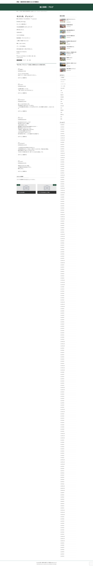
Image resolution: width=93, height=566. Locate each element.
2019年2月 (62, 256)
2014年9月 (62, 348)
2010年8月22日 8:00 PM (22, 119)
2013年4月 (62, 378)
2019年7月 (62, 245)
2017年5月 (62, 293)
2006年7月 (62, 547)
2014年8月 (62, 350)
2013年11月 (63, 367)
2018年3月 (62, 275)
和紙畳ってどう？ (69, 57)
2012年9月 (62, 391)
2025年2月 (62, 131)
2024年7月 (62, 144)
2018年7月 (62, 267)
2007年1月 (62, 534)
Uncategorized (63, 79)
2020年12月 (63, 214)
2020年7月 (62, 225)
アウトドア (24, 60)
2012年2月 (62, 405)
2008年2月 (62, 505)
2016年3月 (62, 321)
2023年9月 (62, 159)
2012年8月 (62, 394)
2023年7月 (62, 164)
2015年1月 (62, 339)
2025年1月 (62, 133)
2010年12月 (63, 433)
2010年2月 (62, 455)
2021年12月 (63, 188)
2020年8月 (62, 223)
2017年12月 (63, 280)
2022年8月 (62, 179)
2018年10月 (63, 262)
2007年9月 (62, 516)
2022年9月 (62, 177)
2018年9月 (62, 264)
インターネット (63, 83)
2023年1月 (62, 172)
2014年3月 (62, 359)
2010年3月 (62, 453)
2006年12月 (63, 536)
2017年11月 (63, 282)
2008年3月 (62, 503)
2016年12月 (63, 302)
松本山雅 (62, 105)
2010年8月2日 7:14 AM (22, 71)
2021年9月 (62, 194)
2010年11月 (63, 435)
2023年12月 (63, 153)
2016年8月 (62, 310)
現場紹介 (62, 110)
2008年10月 (63, 490)
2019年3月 (62, 253)
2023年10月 (63, 157)
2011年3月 (62, 426)
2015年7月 (62, 328)
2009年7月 (62, 470)
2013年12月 (63, 365)
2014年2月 (62, 361)
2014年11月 (63, 343)
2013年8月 (62, 372)
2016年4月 (62, 319)
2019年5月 (62, 249)
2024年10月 (63, 140)
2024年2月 (62, 148)
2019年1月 (62, 258)
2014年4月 (62, 356)
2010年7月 (62, 444)
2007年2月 (62, 532)
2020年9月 (62, 221)
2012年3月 (62, 402)
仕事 (61, 90)
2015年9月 (62, 326)
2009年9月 (62, 466)
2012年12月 (63, 387)
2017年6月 (62, 291)
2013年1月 (62, 385)
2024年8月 (62, 142)
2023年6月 (62, 166)
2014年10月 (63, 345)
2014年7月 (62, 352)
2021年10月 (63, 192)
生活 (61, 112)
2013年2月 (62, 383)
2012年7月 (62, 396)
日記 (27, 60)
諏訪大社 (62, 114)
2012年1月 (62, 407)
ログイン (28, 179)
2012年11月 (63, 389)
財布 (61, 116)
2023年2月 (62, 170)
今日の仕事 (62, 88)
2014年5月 (62, 354)
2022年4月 (62, 186)
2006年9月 (62, 543)
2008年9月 (62, 492)
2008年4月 (62, 501)
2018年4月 (62, 273)
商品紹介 (62, 94)
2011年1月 (62, 431)
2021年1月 (62, 212)
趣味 (30, 60)
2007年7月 (62, 521)
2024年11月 (63, 137)
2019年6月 (62, 247)
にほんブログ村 (20, 57)
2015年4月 (62, 332)
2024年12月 (63, 135)
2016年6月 (62, 315)
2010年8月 (62, 442)
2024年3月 (62, 146)
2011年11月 (63, 411)
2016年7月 (62, 313)
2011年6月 (62, 420)
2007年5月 (62, 525)
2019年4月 (62, 251)
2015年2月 (62, 337)
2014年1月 (62, 363)
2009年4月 (62, 477)
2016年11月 (63, 304)
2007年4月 (62, 527)
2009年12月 (63, 459)
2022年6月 (62, 183)
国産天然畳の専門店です (70, 30)
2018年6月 (62, 269)
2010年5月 (62, 448)
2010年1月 (62, 457)
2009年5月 (62, 475)
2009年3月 (62, 479)
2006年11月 (63, 538)
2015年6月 (62, 330)
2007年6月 (62, 523)
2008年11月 (63, 488)
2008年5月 (62, 499)
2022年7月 (62, 181)
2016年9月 (62, 308)
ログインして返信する (22, 77)
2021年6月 (62, 201)
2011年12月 (63, 409)
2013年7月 (62, 374)
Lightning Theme (46, 564)
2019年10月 (63, 238)
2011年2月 (62, 429)
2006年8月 (62, 545)
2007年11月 (63, 512)
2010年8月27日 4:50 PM (22, 163)
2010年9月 (62, 440)
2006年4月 (62, 551)
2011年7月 (62, 418)
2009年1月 (62, 483)
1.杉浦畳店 (62, 77)
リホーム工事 (63, 86)
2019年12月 (63, 234)
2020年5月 (62, 229)
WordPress (41, 564)
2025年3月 (62, 129)
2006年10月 (63, 540)
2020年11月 (63, 216)
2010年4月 (62, 451)
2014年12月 (63, 341)
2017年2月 (62, 297)
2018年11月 (63, 260)
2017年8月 (62, 286)
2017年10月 (63, 284)
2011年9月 (62, 413)
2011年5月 (62, 422)
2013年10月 (63, 370)
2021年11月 (63, 190)
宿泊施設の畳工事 (69, 24)
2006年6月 (62, 549)
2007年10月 (63, 514)
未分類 (62, 103)
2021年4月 (62, 205)
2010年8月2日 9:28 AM (22, 86)
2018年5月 (62, 271)
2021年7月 (62, 199)
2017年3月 (62, 295)
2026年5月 (62, 124)
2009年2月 (62, 481)
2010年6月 (62, 446)
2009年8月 (62, 468)
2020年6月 (62, 227)
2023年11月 (63, 155)
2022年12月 (63, 175)
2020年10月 (63, 218)
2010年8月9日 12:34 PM (22, 101)
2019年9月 (62, 240)
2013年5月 (62, 376)
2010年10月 (63, 437)
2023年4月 (62, 168)
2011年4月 (62, 424)
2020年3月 (62, 232)
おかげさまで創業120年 (70, 35)
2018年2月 (62, 278)
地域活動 (62, 97)
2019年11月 (63, 236)
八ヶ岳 (62, 92)
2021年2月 (62, 210)
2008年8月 (62, 494)
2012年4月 (62, 400)
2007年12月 (63, 510)
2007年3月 (62, 529)
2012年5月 (62, 398)
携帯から (62, 99)
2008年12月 (63, 486)
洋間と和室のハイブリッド (71, 68)
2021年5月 (62, 203)
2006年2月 (62, 556)
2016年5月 (62, 317)
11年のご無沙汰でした (70, 46)
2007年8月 (62, 518)
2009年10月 (63, 464)
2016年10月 (63, 306)
